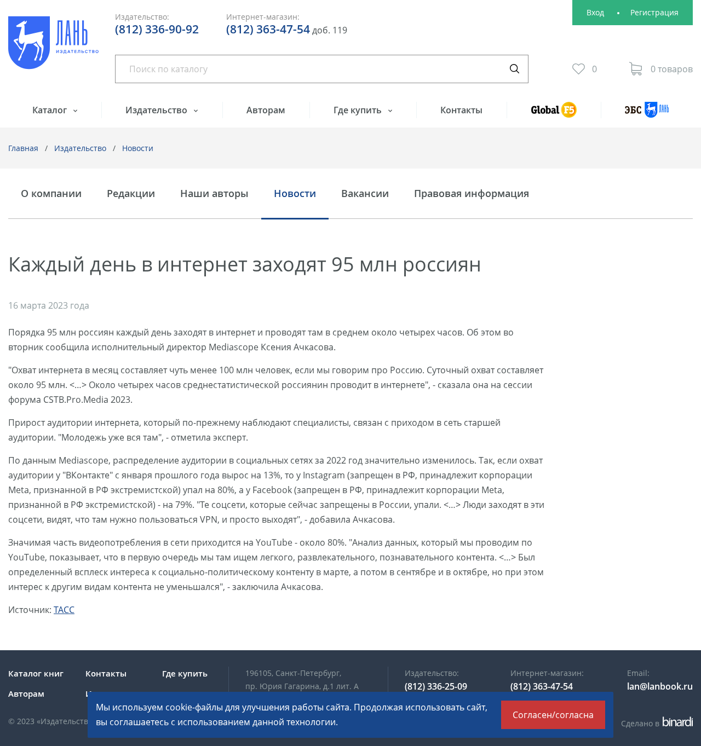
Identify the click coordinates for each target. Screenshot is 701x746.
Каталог (50, 110)
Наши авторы (214, 194)
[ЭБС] (647, 115)
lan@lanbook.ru (660, 686)
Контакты (461, 110)
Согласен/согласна (553, 715)
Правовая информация (471, 194)
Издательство (157, 110)
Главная (23, 148)
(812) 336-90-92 (157, 29)
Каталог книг (36, 673)
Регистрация (654, 12)
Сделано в (655, 723)
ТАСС (64, 610)
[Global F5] (553, 115)
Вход (595, 12)
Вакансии (365, 194)
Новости (137, 148)
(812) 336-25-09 (436, 686)
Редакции (131, 194)
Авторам (265, 110)
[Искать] (514, 69)
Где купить (359, 110)
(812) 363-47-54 (268, 29)
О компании (51, 194)
